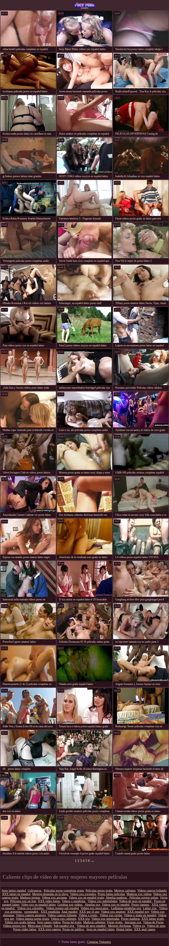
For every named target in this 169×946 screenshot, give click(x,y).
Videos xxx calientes (63, 918)
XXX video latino (49, 901)
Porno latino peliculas (111, 894)
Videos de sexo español (91, 925)
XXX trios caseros (49, 929)
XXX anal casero (144, 929)
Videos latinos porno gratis (32, 918)
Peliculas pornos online (143, 897)
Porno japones (140, 904)
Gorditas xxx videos (70, 904)
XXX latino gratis (152, 918)
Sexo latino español (14, 890)
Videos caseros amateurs (31, 915)
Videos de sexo (156, 925)
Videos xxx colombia (30, 908)
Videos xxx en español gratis (86, 897)
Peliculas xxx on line (23, 901)
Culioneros (35, 890)
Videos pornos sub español (62, 908)
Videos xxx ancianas (54, 897)
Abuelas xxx (92, 904)
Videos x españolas (74, 901)
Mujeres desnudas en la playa (50, 894)
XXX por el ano (89, 911)
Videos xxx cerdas (111, 915)
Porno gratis (115, 922)
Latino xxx (150, 908)
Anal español (69, 911)
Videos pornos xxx (14, 925)
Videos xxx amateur (113, 911)
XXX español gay (138, 911)
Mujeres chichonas (119, 925)
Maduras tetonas (30, 897)
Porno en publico (73, 929)
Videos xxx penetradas (105, 918)
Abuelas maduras (117, 897)
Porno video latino (24, 929)
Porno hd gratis (71, 922)
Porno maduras (130, 918)
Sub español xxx (64, 925)
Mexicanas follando (40, 925)
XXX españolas (50, 911)
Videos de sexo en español (135, 901)
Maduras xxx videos (139, 894)
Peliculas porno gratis (99, 890)
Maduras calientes (94, 922)
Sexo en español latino (100, 929)
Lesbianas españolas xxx (126, 908)
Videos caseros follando (152, 890)
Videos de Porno (153, 922)
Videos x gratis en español (140, 915)
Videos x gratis (88, 915)
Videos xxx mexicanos (95, 908)
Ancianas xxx (133, 922)
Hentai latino (124, 929)
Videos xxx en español (116, 904)
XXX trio (84, 918)
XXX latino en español (16, 894)
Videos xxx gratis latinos (20, 922)
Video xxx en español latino (38, 904)
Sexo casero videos (49, 922)
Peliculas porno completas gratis (64, 890)
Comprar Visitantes (99, 942)
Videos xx (139, 925)
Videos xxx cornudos (83, 894)
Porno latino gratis (84, 5)
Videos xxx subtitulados (102, 901)
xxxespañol (31, 911)
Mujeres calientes (125, 890)
